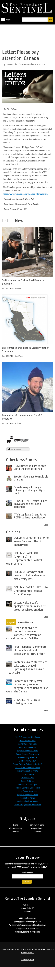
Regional (11, 622)
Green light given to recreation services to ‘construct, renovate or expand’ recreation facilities (23, 633)
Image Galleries (37, 828)
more (46, 525)
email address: (27, 872)
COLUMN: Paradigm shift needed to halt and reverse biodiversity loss (29, 575)
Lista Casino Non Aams (27, 791)
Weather (15, 832)
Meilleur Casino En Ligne (27, 784)
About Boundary (15, 828)
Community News (37, 825)
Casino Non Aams (27, 798)
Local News (37, 832)
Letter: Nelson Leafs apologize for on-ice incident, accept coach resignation (30, 606)
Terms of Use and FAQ (38, 949)
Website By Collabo (27, 960)
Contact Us (30, 953)
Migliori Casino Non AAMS (27, 751)
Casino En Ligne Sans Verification (27, 805)
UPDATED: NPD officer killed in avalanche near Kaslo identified (30, 503)
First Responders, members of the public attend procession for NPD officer (30, 650)
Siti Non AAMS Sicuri (27, 761)
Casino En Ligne (27, 781)
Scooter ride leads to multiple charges (31, 478)
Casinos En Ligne (27, 778)
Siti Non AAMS (27, 774)
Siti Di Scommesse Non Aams (27, 737)
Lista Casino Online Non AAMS (27, 767)
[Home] (27, 7)
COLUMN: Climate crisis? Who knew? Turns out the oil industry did (31, 541)
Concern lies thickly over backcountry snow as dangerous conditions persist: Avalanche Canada (27, 686)
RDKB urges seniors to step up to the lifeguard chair (30, 467)
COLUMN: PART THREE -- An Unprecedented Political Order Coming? (31, 591)
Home (15, 825)
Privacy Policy (25, 949)
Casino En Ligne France (27, 757)
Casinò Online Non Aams (27, 744)
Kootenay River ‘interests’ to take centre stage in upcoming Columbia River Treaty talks (26, 667)
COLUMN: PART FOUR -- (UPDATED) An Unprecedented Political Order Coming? (24, 558)
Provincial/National (25, 622)
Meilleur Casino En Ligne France (27, 788)
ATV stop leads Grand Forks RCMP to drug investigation (30, 516)
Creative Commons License (10, 949)
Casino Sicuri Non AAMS (27, 747)
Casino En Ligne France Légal (27, 754)
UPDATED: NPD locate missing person (27, 701)
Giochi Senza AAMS (28, 740)
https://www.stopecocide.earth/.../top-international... (25, 194)
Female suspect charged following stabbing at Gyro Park (29, 490)
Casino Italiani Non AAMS (27, 801)
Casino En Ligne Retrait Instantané (27, 764)
